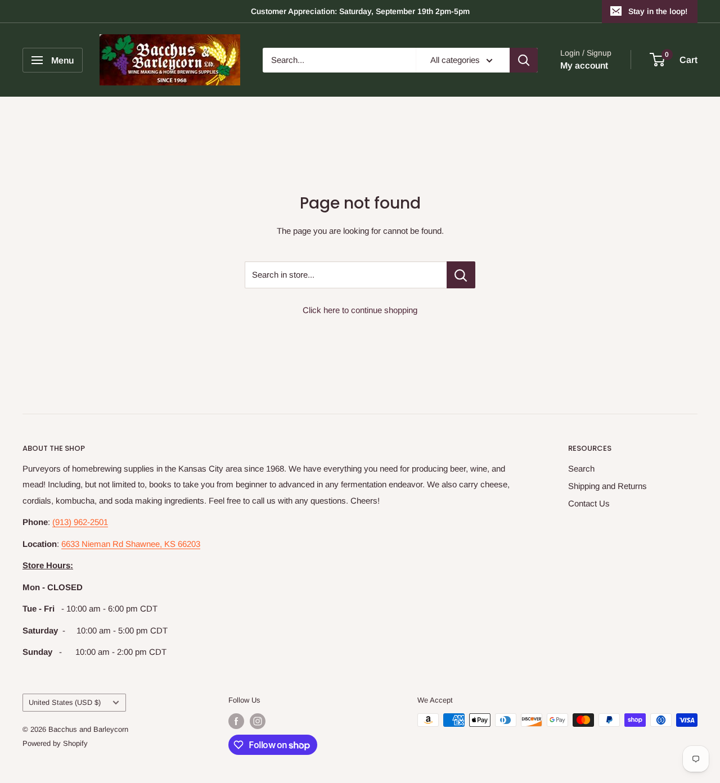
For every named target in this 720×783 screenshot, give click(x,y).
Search (581, 468)
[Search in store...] (461, 274)
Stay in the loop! (657, 11)
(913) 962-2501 (80, 522)
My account (584, 65)
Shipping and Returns (607, 486)
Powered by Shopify (55, 743)
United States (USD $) (65, 702)
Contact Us (589, 503)
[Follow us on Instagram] (258, 721)
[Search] (524, 60)
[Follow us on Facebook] (236, 721)
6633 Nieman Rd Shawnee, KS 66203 (130, 544)
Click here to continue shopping (360, 310)
